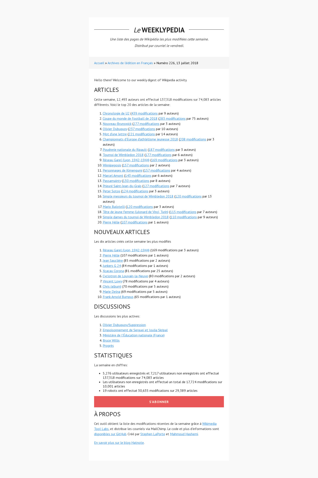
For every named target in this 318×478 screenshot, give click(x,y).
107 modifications (134, 222)
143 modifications (138, 175)
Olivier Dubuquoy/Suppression (124, 325)
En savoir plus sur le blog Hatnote (119, 442)
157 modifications (136, 165)
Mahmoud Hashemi (184, 434)
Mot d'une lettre (115, 134)
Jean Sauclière (113, 260)
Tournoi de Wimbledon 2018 (123, 155)
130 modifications (136, 180)
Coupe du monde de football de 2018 (130, 118)
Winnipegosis (112, 165)
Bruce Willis (111, 340)
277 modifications (146, 123)
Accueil (99, 63)
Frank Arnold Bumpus (118, 297)
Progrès (108, 345)
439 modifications (144, 113)
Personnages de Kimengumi (122, 170)
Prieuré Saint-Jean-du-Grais (122, 186)
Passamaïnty (112, 180)
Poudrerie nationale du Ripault (125, 149)
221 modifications (141, 134)
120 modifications (188, 196)
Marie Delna (111, 291)
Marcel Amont (113, 175)
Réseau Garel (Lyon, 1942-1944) (126, 160)
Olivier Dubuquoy (115, 129)
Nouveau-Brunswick (117, 123)
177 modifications (158, 155)
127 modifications (156, 186)
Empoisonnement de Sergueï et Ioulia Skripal (135, 330)
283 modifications (172, 118)
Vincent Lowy (112, 281)
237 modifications (142, 129)
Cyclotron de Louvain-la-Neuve (125, 276)
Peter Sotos (111, 191)
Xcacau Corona (113, 271)
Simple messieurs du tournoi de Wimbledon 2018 (138, 196)
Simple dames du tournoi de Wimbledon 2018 (136, 217)
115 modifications (183, 212)
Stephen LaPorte (152, 434)
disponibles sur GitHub (110, 434)
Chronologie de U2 (116, 113)
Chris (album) (112, 286)
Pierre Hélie (111, 222)
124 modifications (135, 191)
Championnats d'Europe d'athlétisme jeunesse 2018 (140, 139)
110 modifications (183, 217)
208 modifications (193, 139)
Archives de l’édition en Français (130, 63)
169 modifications (164, 160)
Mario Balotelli (114, 206)
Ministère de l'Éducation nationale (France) (134, 335)
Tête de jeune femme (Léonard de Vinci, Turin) (135, 212)
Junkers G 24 (112, 265)
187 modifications (162, 149)
